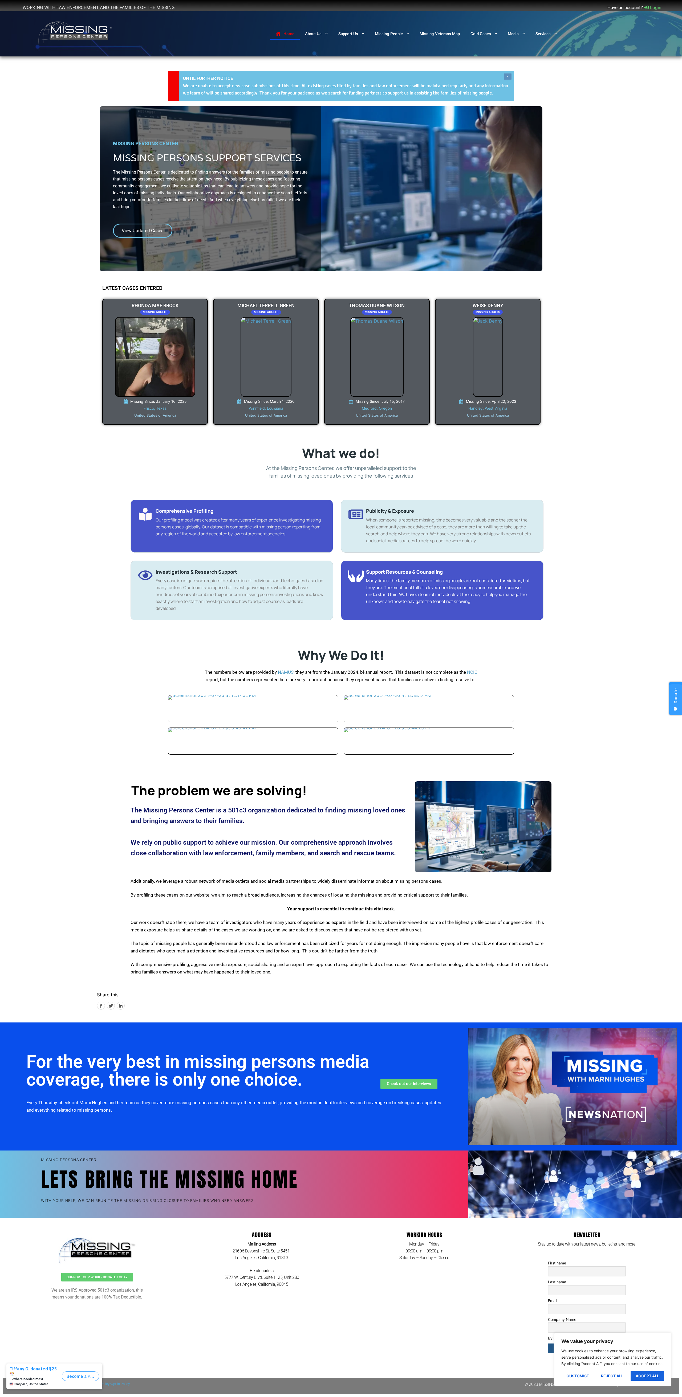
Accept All (647, 1376)
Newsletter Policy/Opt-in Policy (106, 1384)
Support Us (348, 33)
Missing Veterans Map (440, 33)
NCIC (472, 672)
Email (552, 1300)
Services (543, 33)
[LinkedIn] (121, 1006)
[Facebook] (101, 1006)
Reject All (612, 1376)
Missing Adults (155, 312)
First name (557, 1263)
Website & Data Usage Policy (32, 1384)
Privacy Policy (68, 1384)
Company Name (562, 1319)
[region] (612, 1359)
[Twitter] (111, 1006)
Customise (577, 1376)
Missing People (389, 33)
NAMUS (286, 672)
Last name (557, 1282)
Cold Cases (480, 33)
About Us (313, 33)
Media (513, 33)
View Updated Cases (143, 230)
